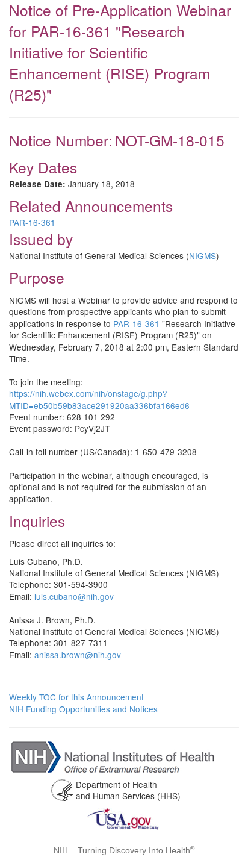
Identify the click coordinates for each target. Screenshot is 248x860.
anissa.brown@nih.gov (77, 655)
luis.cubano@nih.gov (74, 596)
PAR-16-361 (32, 222)
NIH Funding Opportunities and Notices (83, 709)
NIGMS (202, 255)
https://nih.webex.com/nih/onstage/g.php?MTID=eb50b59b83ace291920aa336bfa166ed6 (99, 399)
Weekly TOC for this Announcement (76, 697)
